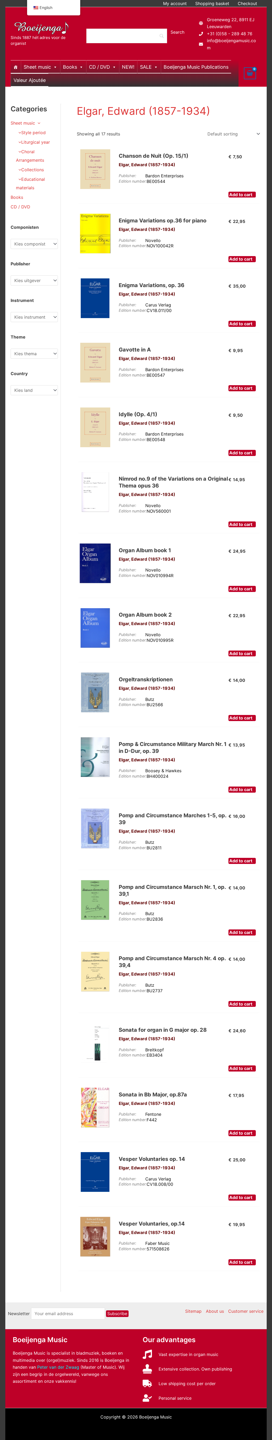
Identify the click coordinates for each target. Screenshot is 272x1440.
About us (215, 1311)
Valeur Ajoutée (30, 80)
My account (175, 3)
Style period (33, 132)
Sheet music (37, 67)
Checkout (247, 3)
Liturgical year (35, 142)
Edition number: (133, 181)
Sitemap (193, 1311)
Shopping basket (212, 3)
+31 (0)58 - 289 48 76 (229, 33)
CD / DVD (99, 67)
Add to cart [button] (240, 194)
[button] (37, 123)
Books (70, 67)
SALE (146, 67)
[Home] (16, 66)
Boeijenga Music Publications (196, 67)
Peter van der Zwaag (58, 1367)
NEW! (128, 67)
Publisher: (127, 175)
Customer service (246, 1311)
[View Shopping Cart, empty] (250, 73)
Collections (32, 169)
